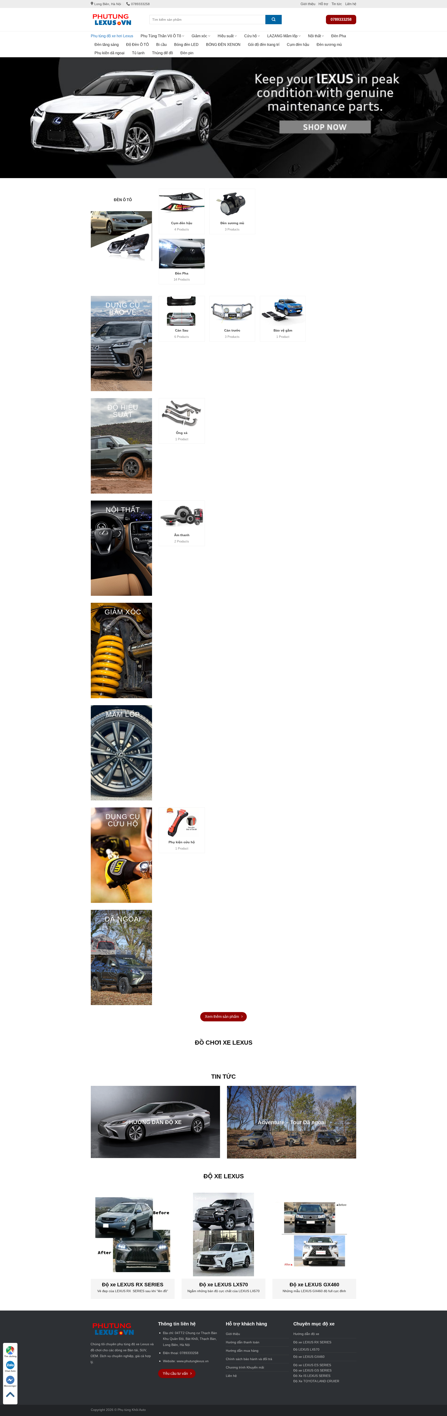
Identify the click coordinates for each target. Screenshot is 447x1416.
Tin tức (337, 4)
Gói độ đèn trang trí (263, 45)
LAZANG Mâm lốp (282, 36)
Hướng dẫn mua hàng (242, 1350)
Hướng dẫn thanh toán (242, 1342)
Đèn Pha (338, 36)
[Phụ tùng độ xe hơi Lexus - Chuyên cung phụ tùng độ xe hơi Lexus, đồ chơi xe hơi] (116, 19)
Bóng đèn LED (186, 45)
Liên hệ (350, 4)
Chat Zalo (10, 1371)
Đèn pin (186, 53)
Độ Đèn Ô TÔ (137, 45)
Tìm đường (10, 1356)
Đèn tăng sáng (107, 45)
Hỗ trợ (323, 4)
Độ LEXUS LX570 (306, 1349)
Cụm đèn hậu (298, 45)
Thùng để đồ (162, 53)
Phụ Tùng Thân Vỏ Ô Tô (161, 36)
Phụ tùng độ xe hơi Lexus (112, 36)
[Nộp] (273, 19)
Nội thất (314, 36)
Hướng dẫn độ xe (306, 1334)
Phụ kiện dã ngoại (110, 53)
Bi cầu (161, 45)
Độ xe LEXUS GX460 (309, 1356)
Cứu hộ (250, 36)
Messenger (10, 1386)
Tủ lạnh (138, 53)
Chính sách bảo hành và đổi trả (249, 1359)
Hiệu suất (226, 36)
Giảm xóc (199, 36)
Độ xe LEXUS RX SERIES (323, 1342)
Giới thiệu (308, 4)
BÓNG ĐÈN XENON (223, 45)
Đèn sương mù (329, 45)
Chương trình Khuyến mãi (245, 1367)
